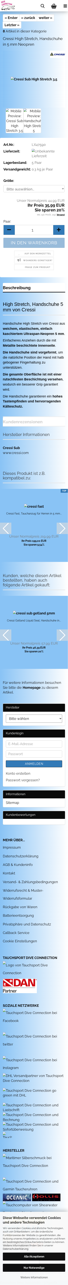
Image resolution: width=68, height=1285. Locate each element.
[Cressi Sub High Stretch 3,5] (34, 79)
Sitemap (12, 803)
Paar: (7, 221)
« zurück (28, 18)
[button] (9, 230)
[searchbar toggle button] (42, 5)
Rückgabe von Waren (20, 907)
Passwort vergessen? (23, 780)
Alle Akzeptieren (34, 1256)
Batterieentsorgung (18, 915)
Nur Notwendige (34, 1267)
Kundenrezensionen (22, 421)
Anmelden (34, 764)
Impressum (12, 847)
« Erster (11, 18)
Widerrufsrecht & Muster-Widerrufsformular (23, 894)
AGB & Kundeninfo (18, 865)
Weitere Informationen (34, 1277)
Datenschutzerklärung (15, 1248)
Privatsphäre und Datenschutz (27, 924)
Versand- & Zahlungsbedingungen (30, 882)
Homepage (32, 688)
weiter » (45, 18)
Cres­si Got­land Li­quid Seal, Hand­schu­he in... (34, 620)
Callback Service (16, 933)
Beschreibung (17, 287)
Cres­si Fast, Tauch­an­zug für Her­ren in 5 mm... (34, 513)
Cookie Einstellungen (20, 941)
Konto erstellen (18, 773)
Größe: (8, 181)
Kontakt (9, 873)
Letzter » (12, 25)
